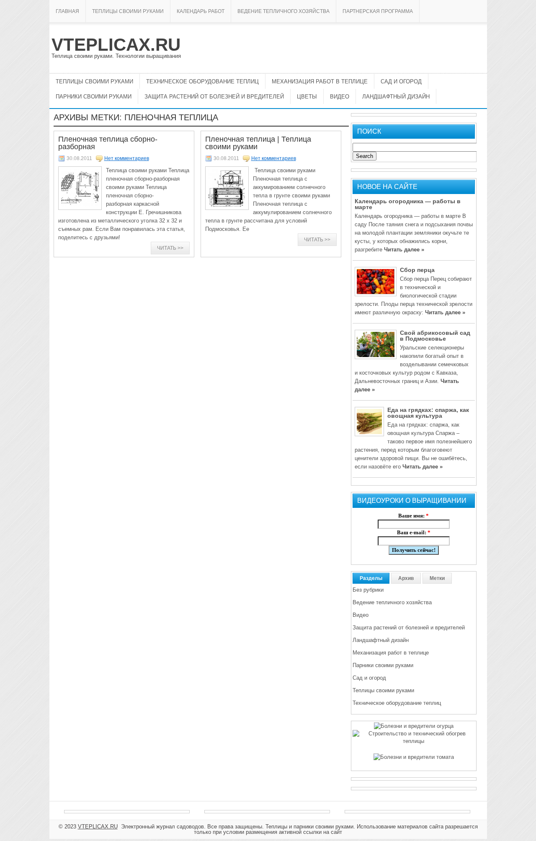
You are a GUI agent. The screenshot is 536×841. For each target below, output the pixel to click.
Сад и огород (401, 81)
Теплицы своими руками (128, 11)
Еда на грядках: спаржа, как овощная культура (428, 412)
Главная (67, 11)
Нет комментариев (126, 158)
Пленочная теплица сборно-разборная (107, 143)
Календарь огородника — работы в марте (408, 204)
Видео (339, 96)
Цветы (307, 96)
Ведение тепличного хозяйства (283, 11)
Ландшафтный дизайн (396, 96)
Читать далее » (404, 249)
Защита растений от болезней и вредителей (214, 96)
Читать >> (170, 248)
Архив (406, 578)
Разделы (371, 578)
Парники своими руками (93, 96)
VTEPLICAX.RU (116, 44)
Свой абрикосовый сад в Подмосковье (435, 335)
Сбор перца (417, 270)
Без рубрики (368, 590)
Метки (437, 578)
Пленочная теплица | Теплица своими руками (258, 143)
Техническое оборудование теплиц (202, 81)
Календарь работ (200, 11)
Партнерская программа (378, 11)
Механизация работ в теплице (320, 81)
